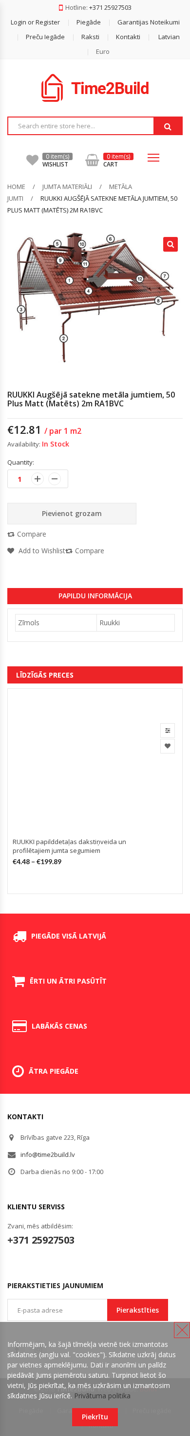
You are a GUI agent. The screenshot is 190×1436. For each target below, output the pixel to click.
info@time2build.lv (47, 1154)
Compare (31, 534)
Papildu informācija (95, 595)
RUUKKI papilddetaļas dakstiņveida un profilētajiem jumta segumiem (69, 846)
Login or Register (35, 22)
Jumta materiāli (67, 186)
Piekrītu (95, 1416)
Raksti (90, 36)
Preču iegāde (45, 36)
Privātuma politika (102, 1395)
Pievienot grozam (72, 513)
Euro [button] (103, 51)
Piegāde (88, 22)
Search (167, 126)
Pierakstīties (137, 1310)
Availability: (23, 444)
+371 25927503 (110, 7)
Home (16, 186)
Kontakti (128, 36)
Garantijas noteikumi (148, 22)
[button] (161, 36)
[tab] (95, 596)
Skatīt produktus (167, 730)
